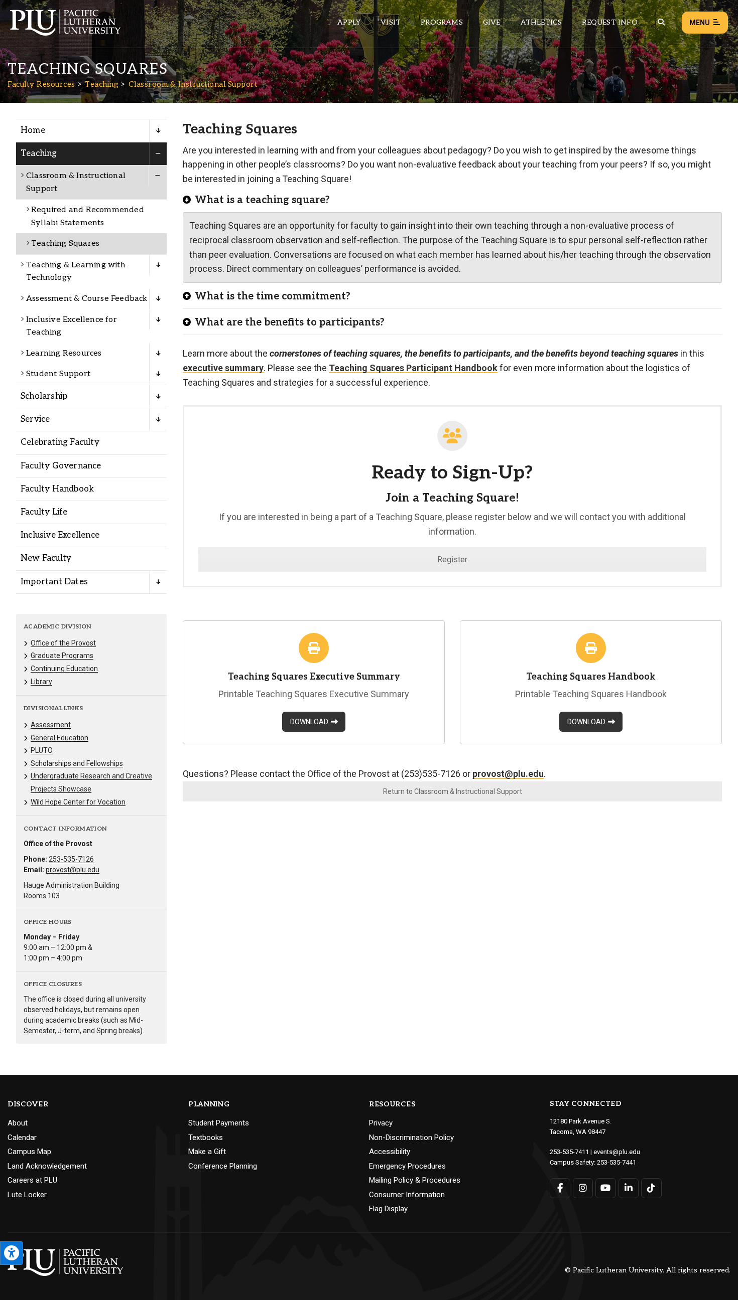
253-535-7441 (616, 1162)
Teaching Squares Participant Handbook (413, 368)
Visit (391, 22)
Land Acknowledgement (47, 1166)
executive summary (223, 368)
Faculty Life (44, 512)
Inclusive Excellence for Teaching (71, 326)
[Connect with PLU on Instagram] (583, 1188)
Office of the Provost (63, 643)
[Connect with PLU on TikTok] (651, 1188)
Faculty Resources (41, 84)
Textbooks (205, 1137)
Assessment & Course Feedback (87, 298)
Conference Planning (222, 1166)
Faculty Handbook (57, 489)
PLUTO (42, 750)
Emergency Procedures (407, 1166)
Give (492, 22)
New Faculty (46, 558)
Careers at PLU (32, 1180)
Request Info (609, 22)
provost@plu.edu (72, 870)
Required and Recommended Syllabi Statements (87, 216)
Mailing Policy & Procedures (414, 1180)
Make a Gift (207, 1151)
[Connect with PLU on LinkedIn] (629, 1188)
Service (35, 419)
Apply (348, 22)
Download (309, 722)
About (18, 1122)
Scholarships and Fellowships (77, 763)
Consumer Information (407, 1194)
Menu (699, 23)
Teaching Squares (65, 243)
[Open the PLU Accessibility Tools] (11, 1253)
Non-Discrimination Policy (411, 1137)
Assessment (51, 725)
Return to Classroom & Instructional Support (452, 791)
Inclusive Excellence (60, 535)
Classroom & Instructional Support (193, 84)
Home (33, 130)
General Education (59, 738)
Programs (442, 22)
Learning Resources (64, 353)
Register (452, 559)
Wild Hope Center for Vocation (78, 802)
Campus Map (29, 1151)
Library (41, 682)
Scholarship (44, 396)
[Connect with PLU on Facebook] (560, 1188)
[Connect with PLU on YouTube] (605, 1188)
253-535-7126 (71, 859)
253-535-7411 (569, 1152)
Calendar (22, 1137)
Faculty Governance (61, 466)
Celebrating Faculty (60, 442)
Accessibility (389, 1151)
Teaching (101, 84)
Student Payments (218, 1122)
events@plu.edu (616, 1152)
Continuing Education (64, 669)
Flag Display (388, 1208)
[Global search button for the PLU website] (661, 22)
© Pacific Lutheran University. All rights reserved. (647, 1270)
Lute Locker (27, 1194)
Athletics (541, 22)
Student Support (58, 374)
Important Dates (54, 582)
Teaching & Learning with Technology (76, 271)
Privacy (381, 1122)
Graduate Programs (62, 656)
